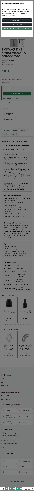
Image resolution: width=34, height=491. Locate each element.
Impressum (12, 33)
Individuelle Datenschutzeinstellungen (17, 28)
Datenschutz (22, 33)
